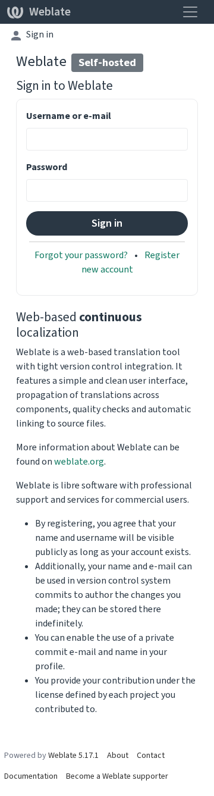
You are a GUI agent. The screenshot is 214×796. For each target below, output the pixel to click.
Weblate (50, 12)
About (117, 755)
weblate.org (79, 461)
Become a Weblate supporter (117, 776)
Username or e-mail (68, 115)
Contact (151, 755)
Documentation (31, 776)
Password (46, 167)
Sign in (40, 34)
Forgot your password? (82, 255)
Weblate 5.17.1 (73, 755)
